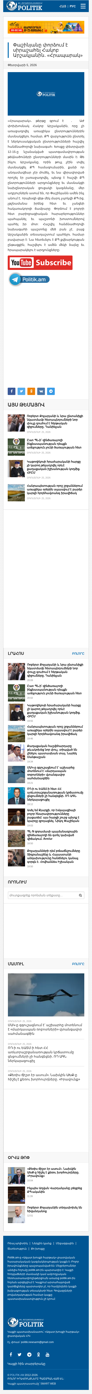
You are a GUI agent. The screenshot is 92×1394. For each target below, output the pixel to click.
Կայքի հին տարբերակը (26, 1363)
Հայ (62, 6)
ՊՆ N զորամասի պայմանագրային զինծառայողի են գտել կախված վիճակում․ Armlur (52, 835)
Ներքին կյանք (42, 1243)
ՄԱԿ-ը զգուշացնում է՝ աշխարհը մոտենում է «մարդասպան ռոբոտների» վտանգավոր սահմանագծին (50, 773)
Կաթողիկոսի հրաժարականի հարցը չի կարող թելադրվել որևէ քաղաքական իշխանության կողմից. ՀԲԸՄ (54, 467)
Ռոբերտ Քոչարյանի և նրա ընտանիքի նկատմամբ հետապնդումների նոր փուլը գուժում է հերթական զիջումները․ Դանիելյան (55, 421)
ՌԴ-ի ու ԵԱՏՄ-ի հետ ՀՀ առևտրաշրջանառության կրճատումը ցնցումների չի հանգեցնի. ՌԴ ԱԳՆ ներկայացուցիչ (55, 794)
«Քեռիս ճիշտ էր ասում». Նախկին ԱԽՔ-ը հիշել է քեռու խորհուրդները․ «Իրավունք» (53, 1172)
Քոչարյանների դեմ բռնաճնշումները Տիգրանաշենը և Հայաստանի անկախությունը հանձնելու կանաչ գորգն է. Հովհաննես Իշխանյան (53, 856)
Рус (73, 6)
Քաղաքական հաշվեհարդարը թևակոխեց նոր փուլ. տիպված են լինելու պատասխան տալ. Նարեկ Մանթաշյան (52, 751)
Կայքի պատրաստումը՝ (23, 1383)
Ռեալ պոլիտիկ (17, 1243)
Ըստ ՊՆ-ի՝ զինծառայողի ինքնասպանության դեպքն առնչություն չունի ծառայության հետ (54, 443)
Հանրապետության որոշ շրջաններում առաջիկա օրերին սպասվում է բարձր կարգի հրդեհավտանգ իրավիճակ (55, 489)
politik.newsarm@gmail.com (37, 1342)
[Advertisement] (46, 337)
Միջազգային (65, 1243)
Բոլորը (78, 653)
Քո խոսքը (38, 1248)
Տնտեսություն (17, 1248)
